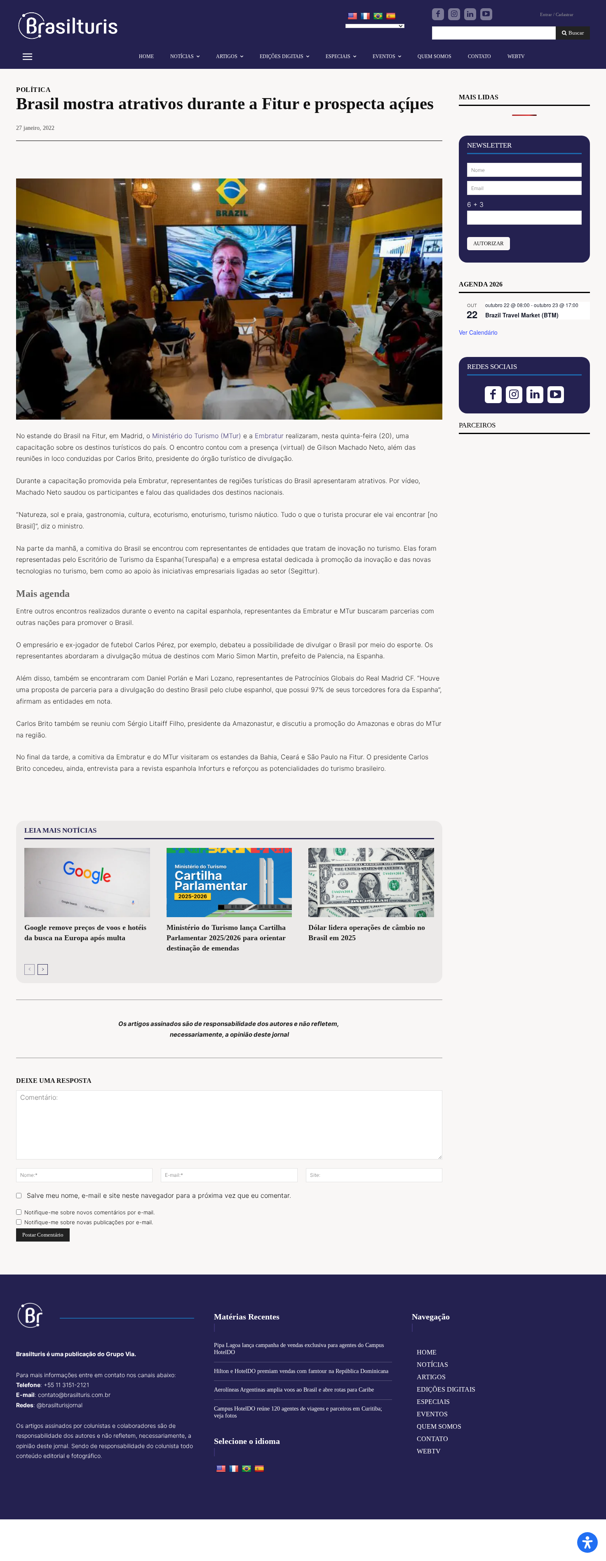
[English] (352, 16)
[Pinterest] (415, 153)
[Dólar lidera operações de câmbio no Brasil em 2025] (371, 882)
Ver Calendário (478, 332)
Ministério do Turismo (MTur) (196, 436)
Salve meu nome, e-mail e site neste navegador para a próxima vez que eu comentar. (159, 1195)
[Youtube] (486, 14)
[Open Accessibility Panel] (587, 1542)
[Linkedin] (470, 14)
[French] (365, 16)
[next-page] (43, 969)
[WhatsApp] (434, 153)
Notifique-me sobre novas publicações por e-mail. (88, 1222)
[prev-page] (29, 969)
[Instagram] (454, 14)
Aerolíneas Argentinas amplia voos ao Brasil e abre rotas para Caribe (294, 1390)
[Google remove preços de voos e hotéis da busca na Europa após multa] (87, 882)
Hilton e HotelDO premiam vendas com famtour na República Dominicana (301, 1371)
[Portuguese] (378, 16)
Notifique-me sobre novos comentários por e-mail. (89, 1212)
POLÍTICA (33, 90)
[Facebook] (438, 14)
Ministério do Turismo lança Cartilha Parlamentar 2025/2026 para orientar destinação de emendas (226, 937)
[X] (396, 153)
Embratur (269, 436)
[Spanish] (391, 16)
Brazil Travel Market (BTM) (522, 315)
